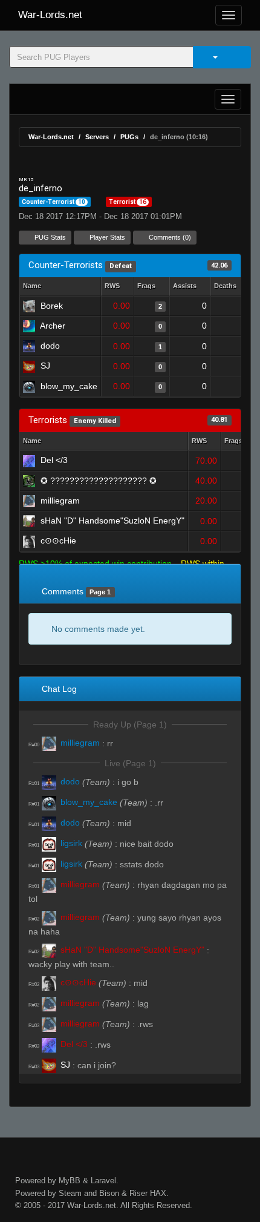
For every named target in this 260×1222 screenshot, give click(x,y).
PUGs (129, 136)
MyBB (69, 1180)
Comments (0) (169, 237)
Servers (97, 136)
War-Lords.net (50, 15)
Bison (109, 1193)
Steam (70, 1193)
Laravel (103, 1180)
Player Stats (106, 237)
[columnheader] (117, 286)
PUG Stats (49, 237)
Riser (138, 1193)
